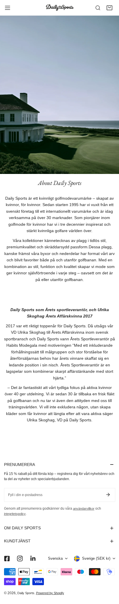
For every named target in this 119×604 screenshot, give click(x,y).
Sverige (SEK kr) (96, 559)
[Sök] (98, 8)
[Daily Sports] (59, 7)
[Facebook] (6, 558)
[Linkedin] (32, 558)
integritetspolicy (15, 513)
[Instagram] (19, 558)
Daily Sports (25, 593)
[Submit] (108, 494)
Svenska (55, 559)
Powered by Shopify (50, 593)
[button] (109, 8)
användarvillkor (83, 508)
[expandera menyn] (7, 8)
